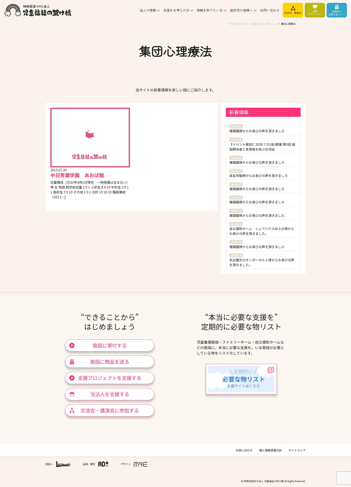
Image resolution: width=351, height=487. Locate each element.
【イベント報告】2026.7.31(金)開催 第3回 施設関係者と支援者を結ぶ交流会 (262, 144)
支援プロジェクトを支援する (109, 377)
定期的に (336, 13)
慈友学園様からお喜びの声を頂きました (258, 173)
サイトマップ (297, 450)
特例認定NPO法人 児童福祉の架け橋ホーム (252, 23)
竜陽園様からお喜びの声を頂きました (257, 129)
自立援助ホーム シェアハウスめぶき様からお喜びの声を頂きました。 (261, 229)
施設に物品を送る (109, 361)
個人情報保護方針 (270, 450)
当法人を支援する (109, 394)
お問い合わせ (270, 10)
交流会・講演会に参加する (109, 410)
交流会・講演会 (292, 12)
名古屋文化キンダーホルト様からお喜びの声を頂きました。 (261, 260)
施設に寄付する (110, 345)
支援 (315, 12)
